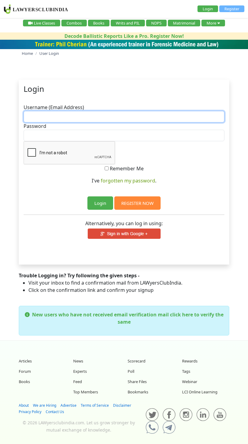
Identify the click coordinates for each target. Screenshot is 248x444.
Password (35, 126)
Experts (80, 371)
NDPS (156, 23)
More (211, 23)
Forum (25, 371)
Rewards (189, 361)
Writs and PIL (128, 23)
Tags (186, 371)
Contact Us (55, 411)
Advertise (68, 405)
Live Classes (44, 23)
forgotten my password (128, 180)
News (78, 361)
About (24, 405)
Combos (74, 23)
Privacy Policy (30, 411)
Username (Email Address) (54, 107)
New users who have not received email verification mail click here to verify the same (127, 318)
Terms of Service (95, 405)
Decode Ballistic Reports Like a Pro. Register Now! (124, 36)
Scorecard (136, 361)
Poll (131, 371)
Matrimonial (184, 23)
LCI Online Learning (199, 392)
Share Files (137, 381)
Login (208, 9)
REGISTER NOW (137, 203)
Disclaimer (122, 405)
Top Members (85, 392)
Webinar (189, 381)
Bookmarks (138, 392)
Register (231, 9)
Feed (77, 381)
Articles (25, 361)
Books (98, 23)
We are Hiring (44, 405)
